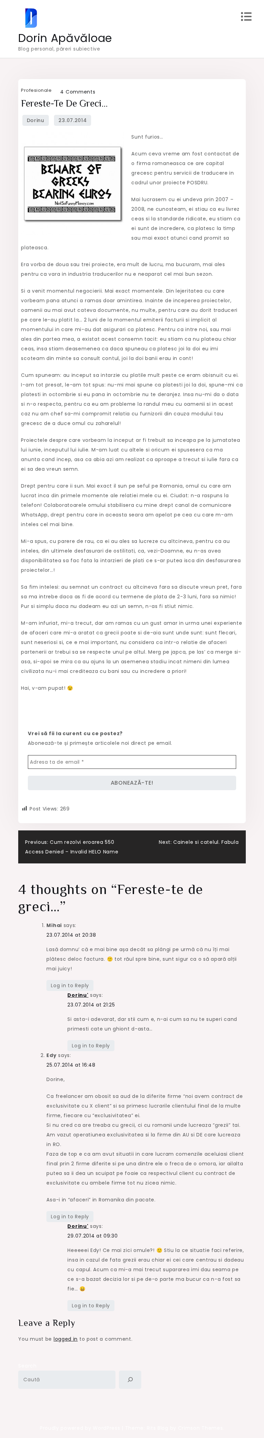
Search (27, 1365)
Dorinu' (77, 995)
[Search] (130, 1380)
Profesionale (36, 90)
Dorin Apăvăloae (65, 38)
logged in (66, 1339)
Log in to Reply (70, 985)
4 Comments (77, 91)
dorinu (35, 120)
